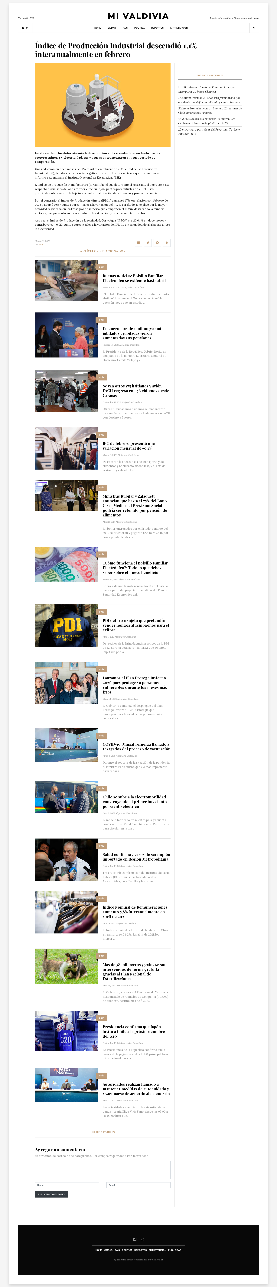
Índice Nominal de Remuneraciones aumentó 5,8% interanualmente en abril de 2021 (135, 911)
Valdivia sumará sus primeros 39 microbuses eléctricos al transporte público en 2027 (206, 121)
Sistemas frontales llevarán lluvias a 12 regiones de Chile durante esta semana (210, 111)
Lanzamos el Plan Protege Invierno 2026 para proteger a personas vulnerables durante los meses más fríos (135, 684)
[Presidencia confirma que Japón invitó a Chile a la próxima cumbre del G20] (66, 1030)
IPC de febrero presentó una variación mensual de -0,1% (129, 446)
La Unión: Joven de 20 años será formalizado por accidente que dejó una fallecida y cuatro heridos (209, 100)
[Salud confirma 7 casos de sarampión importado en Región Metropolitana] (66, 859)
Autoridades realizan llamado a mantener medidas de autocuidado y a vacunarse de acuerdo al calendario (136, 1089)
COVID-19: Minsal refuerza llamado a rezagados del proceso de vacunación (137, 746)
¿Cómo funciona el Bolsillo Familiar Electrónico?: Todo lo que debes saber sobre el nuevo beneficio (135, 567)
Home (97, 28)
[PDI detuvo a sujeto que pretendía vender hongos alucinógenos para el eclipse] (66, 625)
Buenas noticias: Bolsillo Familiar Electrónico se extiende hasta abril (134, 278)
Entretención (179, 28)
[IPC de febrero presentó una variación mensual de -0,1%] (66, 448)
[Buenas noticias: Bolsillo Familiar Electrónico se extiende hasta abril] (66, 280)
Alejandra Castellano (133, 287)
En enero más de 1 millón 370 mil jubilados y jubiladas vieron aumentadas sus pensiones (133, 333)
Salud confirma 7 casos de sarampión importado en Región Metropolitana (136, 857)
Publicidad (174, 1250)
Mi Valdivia (138, 16)
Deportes (157, 28)
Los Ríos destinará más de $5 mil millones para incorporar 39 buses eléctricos (207, 89)
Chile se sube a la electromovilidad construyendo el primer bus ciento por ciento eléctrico (135, 801)
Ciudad (112, 28)
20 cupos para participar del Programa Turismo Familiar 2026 (209, 132)
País (125, 28)
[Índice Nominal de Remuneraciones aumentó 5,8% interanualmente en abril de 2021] (66, 912)
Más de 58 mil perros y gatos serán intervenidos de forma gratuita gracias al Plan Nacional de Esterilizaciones (134, 971)
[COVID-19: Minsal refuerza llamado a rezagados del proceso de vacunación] (66, 745)
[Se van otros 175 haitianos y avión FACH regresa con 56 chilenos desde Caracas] (66, 391)
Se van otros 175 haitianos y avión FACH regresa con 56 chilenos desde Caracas (136, 390)
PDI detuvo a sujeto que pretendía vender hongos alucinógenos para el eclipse (136, 625)
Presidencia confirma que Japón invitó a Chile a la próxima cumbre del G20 (134, 1031)
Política (139, 28)
